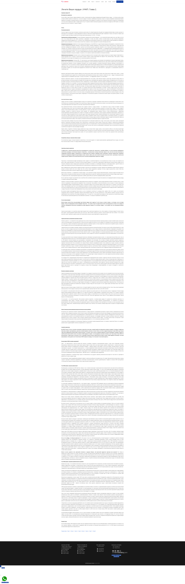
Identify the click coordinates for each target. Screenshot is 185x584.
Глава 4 (79, 531)
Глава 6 (86, 531)
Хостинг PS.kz (97, 563)
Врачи (103, 1)
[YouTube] (117, 550)
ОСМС (89, 1)
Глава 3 (76, 531)
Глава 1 (68, 531)
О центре (84, 1)
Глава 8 (94, 531)
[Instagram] (120, 550)
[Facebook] (115, 550)
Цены (106, 1)
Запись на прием (120, 1)
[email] (112, 550)
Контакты (114, 1)
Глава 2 (72, 531)
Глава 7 (90, 531)
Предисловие (63, 531)
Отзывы (109, 1)
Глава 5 (83, 531)
